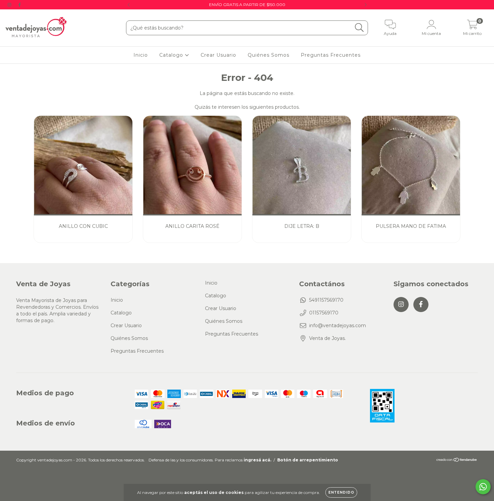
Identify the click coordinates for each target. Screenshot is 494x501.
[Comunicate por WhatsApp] (483, 486)
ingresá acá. (257, 459)
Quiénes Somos (268, 55)
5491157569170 (326, 300)
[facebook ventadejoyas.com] (19, 5)
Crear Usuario (218, 55)
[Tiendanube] (457, 460)
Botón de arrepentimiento (307, 459)
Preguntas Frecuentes (331, 55)
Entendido (341, 492)
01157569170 (323, 313)
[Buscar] (359, 28)
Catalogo (172, 55)
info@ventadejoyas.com (337, 325)
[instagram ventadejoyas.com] (10, 5)
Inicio (140, 55)
